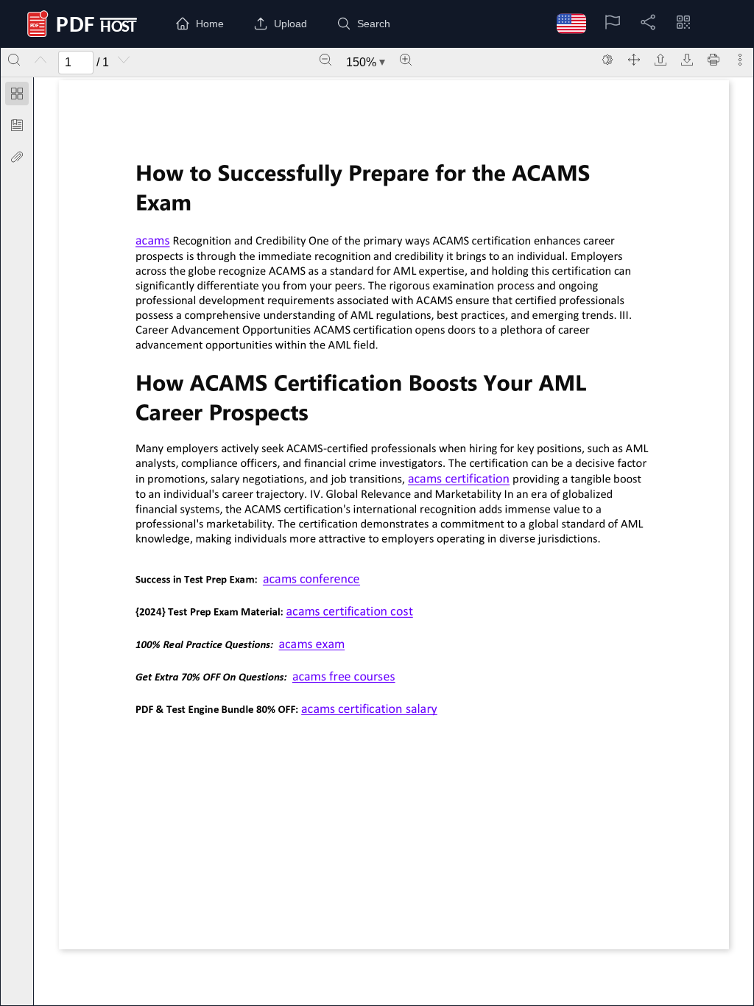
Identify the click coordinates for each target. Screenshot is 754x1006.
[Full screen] (634, 59)
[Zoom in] (405, 59)
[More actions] (740, 59)
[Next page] (123, 59)
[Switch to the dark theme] (607, 59)
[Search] (14, 59)
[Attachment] (17, 157)
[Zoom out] (325, 59)
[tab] (17, 96)
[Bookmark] (17, 125)
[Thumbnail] (17, 93)
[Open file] (660, 59)
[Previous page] (40, 59)
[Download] (687, 59)
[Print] (713, 59)
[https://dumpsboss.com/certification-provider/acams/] (152, 240)
